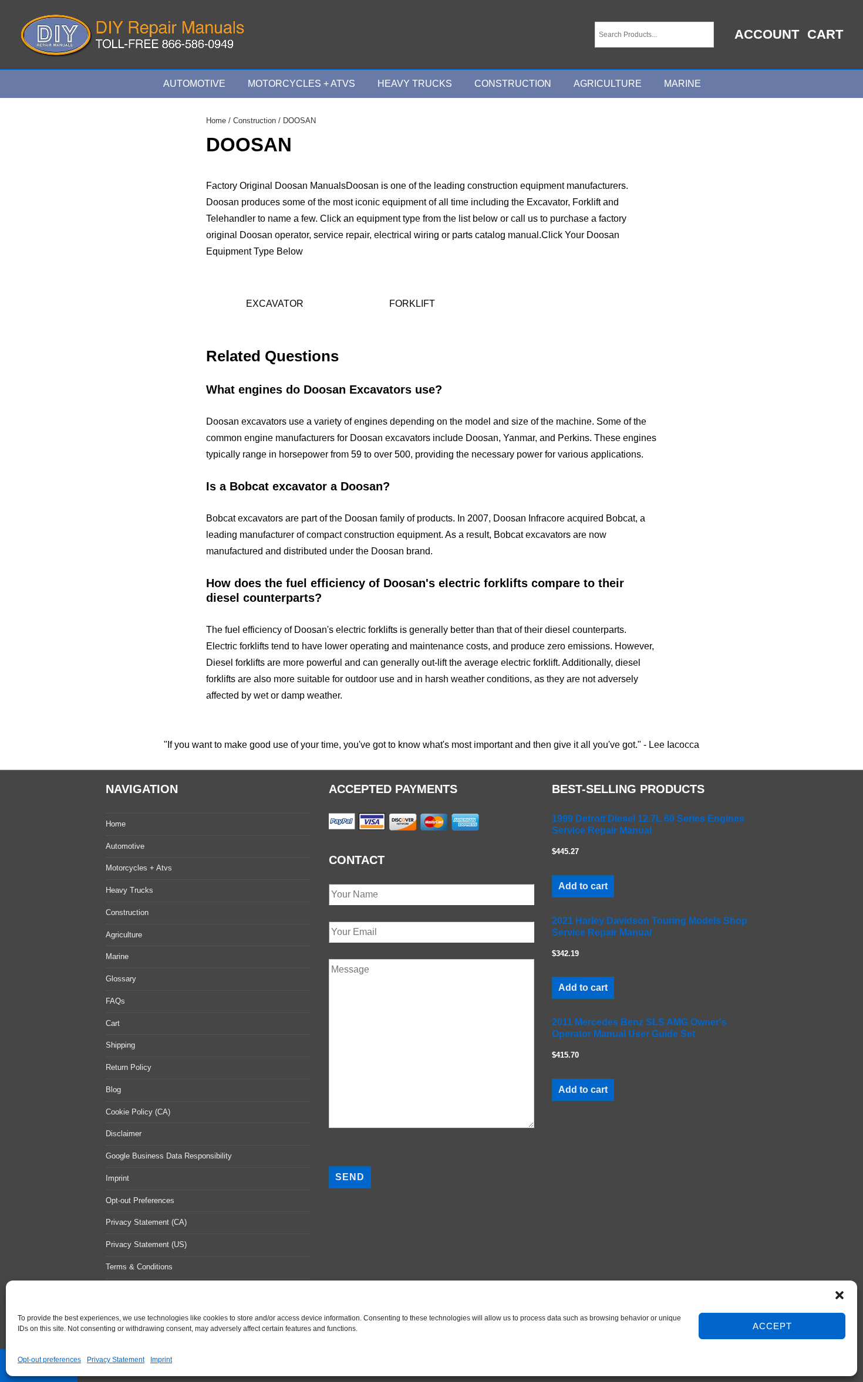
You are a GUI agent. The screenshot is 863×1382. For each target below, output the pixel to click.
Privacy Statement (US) (146, 1244)
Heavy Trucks (414, 84)
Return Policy (128, 1067)
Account (766, 34)
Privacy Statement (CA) (146, 1222)
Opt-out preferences (49, 1360)
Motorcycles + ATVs (301, 84)
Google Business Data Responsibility (169, 1155)
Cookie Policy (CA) (138, 1111)
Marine (682, 84)
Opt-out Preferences (140, 1200)
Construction (512, 84)
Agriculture (608, 84)
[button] (839, 1295)
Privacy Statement (115, 1360)
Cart (825, 34)
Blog (113, 1089)
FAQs (115, 1001)
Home (216, 120)
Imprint (161, 1360)
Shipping (120, 1045)
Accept (772, 1326)
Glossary (121, 978)
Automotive (194, 84)
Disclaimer (123, 1133)
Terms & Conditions (139, 1266)
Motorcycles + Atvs (139, 867)
